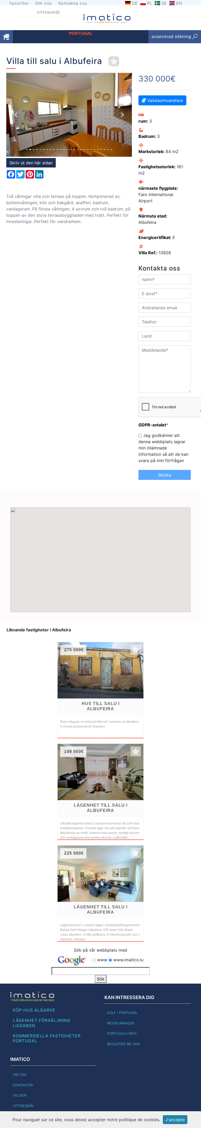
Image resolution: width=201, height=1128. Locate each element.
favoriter (19, 3)
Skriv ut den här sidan (31, 162)
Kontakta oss (72, 3)
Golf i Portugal (122, 1013)
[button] (15, 115)
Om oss (43, 3)
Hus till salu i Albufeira (101, 706)
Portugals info (122, 1033)
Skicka (164, 475)
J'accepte (175, 1119)
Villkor (19, 1095)
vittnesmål (48, 12)
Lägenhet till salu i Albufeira (100, 808)
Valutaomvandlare (164, 100)
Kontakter (23, 1085)
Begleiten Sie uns (123, 1044)
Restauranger (120, 1023)
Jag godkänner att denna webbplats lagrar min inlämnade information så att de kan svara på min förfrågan (163, 448)
